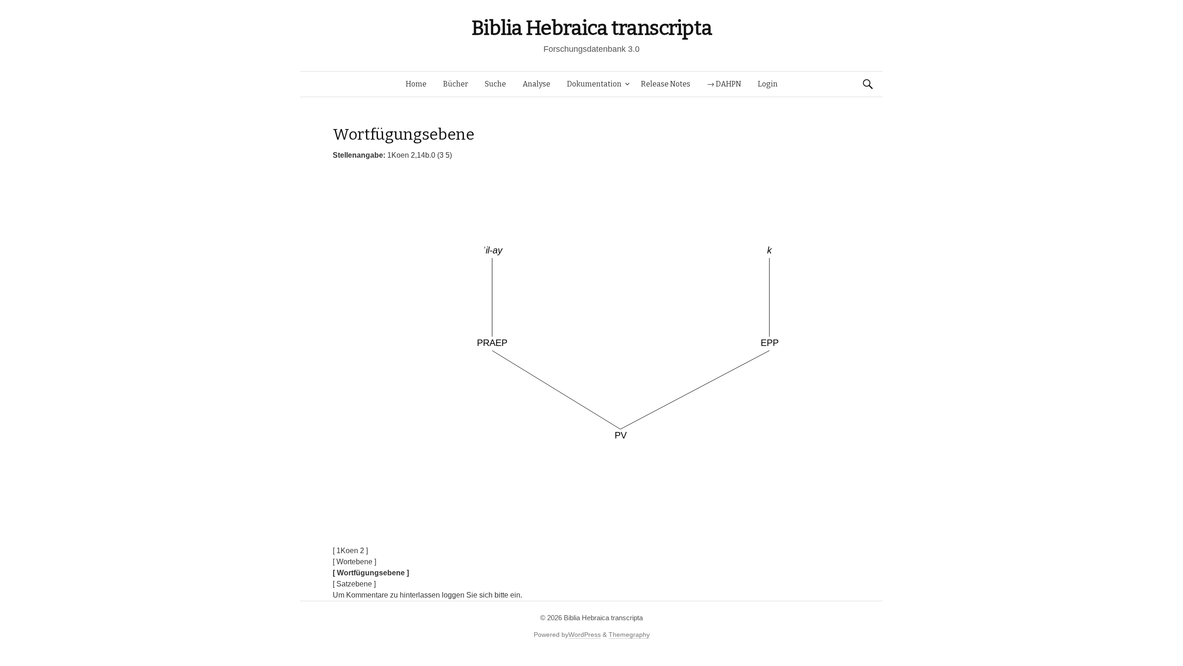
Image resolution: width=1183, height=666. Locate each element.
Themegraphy (629, 634)
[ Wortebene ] (354, 562)
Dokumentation (594, 84)
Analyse (536, 84)
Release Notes (665, 84)
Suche (495, 84)
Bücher (455, 84)
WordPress (584, 634)
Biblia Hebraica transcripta (591, 28)
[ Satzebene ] (354, 584)
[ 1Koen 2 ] (350, 551)
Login (768, 84)
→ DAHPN (724, 84)
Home (416, 84)
